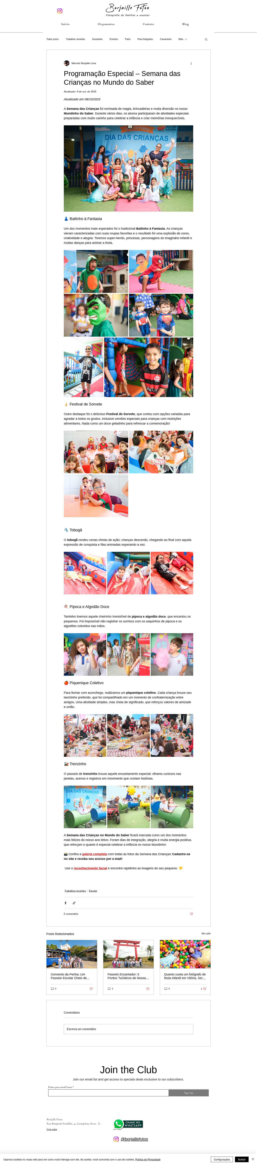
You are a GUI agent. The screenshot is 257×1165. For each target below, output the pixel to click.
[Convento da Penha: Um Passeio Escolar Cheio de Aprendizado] (72, 954)
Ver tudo (206, 933)
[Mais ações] (191, 63)
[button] (106, 24)
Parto (127, 39)
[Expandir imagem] (96, 271)
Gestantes (97, 39)
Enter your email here (60, 1087)
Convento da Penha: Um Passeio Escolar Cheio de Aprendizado (69, 976)
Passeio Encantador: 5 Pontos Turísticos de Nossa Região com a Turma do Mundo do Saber (127, 976)
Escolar (93, 890)
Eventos (114, 39)
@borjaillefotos (134, 1139)
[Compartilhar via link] (74, 903)
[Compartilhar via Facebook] (65, 903)
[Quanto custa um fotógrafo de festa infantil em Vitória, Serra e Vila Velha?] (185, 954)
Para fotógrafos (145, 39)
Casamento (166, 39)
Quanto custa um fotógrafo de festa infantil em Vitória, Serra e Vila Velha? (185, 976)
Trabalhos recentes (75, 39)
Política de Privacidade (147, 1159)
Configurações (222, 1159)
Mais (181, 39)
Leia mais (52, 1129)
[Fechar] (253, 1159)
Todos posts (52, 39)
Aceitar (242, 1159)
